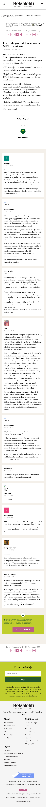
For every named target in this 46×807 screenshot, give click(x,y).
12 (27, 34)
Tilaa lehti (23, 790)
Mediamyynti (20, 794)
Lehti (27, 726)
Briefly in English (10, 762)
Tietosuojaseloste (34, 798)
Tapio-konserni (9, 765)
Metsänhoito (18, 15)
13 (30, 34)
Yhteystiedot (30, 794)
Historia (7, 759)
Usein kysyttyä (10, 798)
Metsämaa (29, 738)
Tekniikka (7, 732)
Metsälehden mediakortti (13, 753)
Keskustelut (7, 15)
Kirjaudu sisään (22, 629)
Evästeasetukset (22, 798)
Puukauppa (8, 729)
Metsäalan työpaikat (32, 741)
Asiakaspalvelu (10, 794)
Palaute (38, 794)
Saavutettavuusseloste (23, 801)
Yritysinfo (7, 750)
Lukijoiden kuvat (31, 732)
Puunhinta (28, 735)
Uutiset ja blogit (31, 723)
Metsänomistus (9, 726)
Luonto (6, 738)
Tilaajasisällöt (30, 744)
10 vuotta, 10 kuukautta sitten (22, 25)
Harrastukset (8, 735)
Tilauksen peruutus (11, 756)
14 (34, 34)
